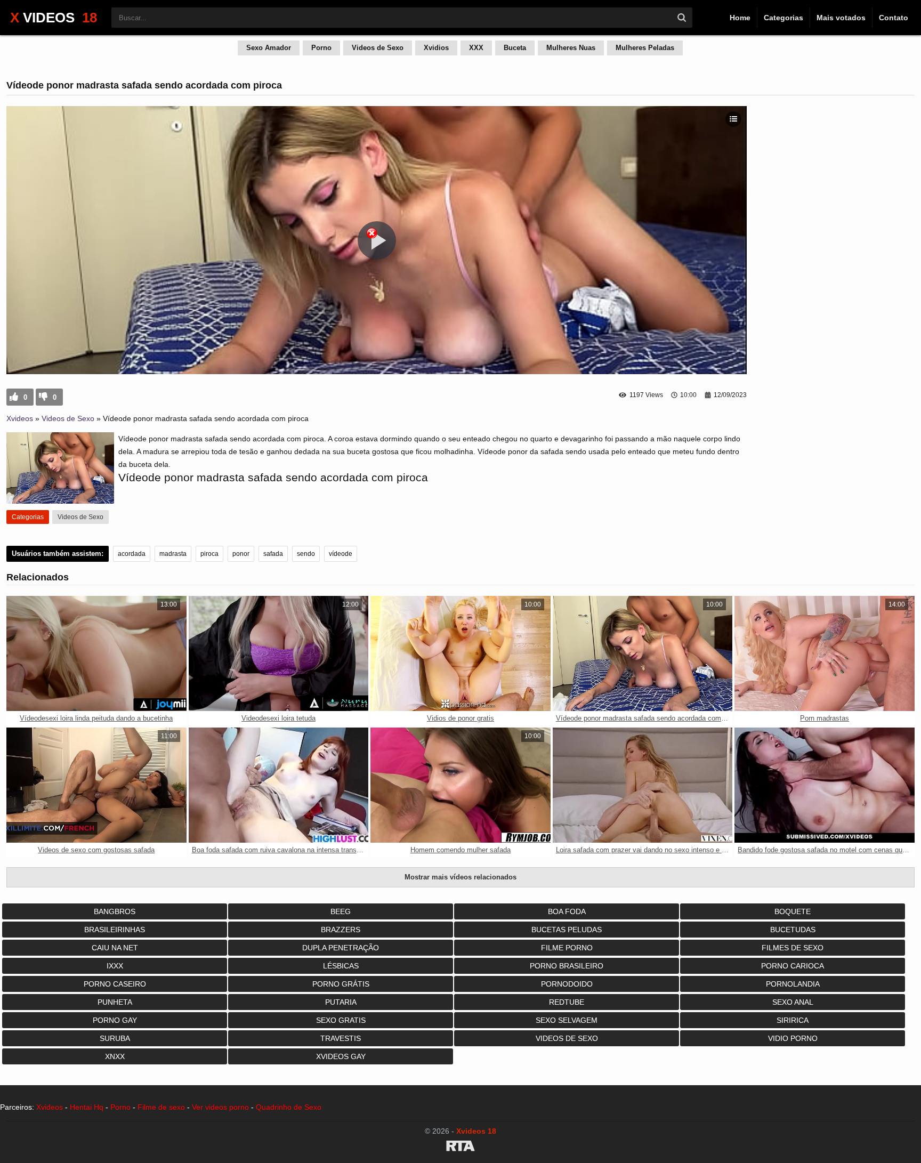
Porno (321, 48)
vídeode (340, 554)
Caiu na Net (115, 947)
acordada (132, 554)
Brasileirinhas (114, 929)
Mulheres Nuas (570, 48)
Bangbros (114, 911)
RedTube (566, 1002)
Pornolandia (793, 984)
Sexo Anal (792, 1002)
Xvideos (19, 418)
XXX (476, 48)
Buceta (515, 48)
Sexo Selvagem (566, 1020)
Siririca (793, 1020)
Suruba (115, 1038)
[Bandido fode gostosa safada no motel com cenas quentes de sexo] (824, 785)
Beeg (340, 911)
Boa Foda (567, 911)
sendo (306, 554)
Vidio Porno (793, 1038)
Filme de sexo (161, 1107)
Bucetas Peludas (566, 929)
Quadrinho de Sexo (288, 1107)
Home (740, 17)
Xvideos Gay (341, 1056)
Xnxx (115, 1056)
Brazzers (340, 929)
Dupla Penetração (340, 947)
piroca (209, 554)
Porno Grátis (340, 984)
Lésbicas (341, 966)
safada (273, 554)
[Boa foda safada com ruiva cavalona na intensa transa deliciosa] (279, 785)
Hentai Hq (86, 1107)
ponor (240, 554)
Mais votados (841, 17)
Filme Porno (567, 947)
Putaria (341, 1002)
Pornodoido (567, 984)
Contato (893, 17)
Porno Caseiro (115, 984)
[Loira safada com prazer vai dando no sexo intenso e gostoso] (643, 785)
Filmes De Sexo (792, 947)
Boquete (792, 911)
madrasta (173, 554)
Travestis (340, 1038)
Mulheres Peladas (645, 48)
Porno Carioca (792, 966)
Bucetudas (792, 929)
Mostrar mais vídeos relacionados (460, 877)
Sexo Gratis (341, 1020)
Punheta (115, 1002)
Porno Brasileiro (566, 966)
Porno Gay (115, 1020)
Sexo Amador (268, 48)
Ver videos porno (220, 1107)
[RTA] (460, 1147)
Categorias (783, 17)
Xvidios (436, 48)
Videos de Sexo (377, 48)
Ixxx (115, 966)
